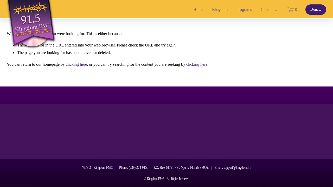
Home (198, 9)
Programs (244, 9)
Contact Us (270, 9)
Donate (315, 9)
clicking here (76, 64)
